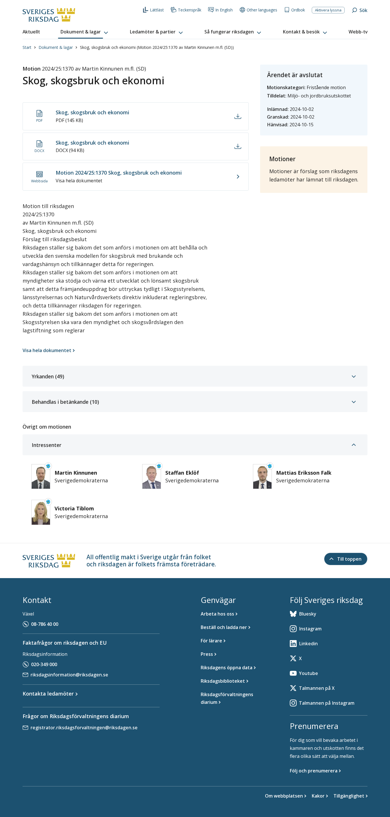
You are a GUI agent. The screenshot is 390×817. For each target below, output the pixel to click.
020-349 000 (44, 664)
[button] (84, 32)
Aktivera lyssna (328, 10)
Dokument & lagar (56, 47)
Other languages (262, 10)
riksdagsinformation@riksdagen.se (69, 675)
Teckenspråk (189, 10)
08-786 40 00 (44, 624)
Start (27, 47)
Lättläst (157, 10)
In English (224, 10)
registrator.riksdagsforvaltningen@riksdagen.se (84, 727)
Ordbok (298, 10)
